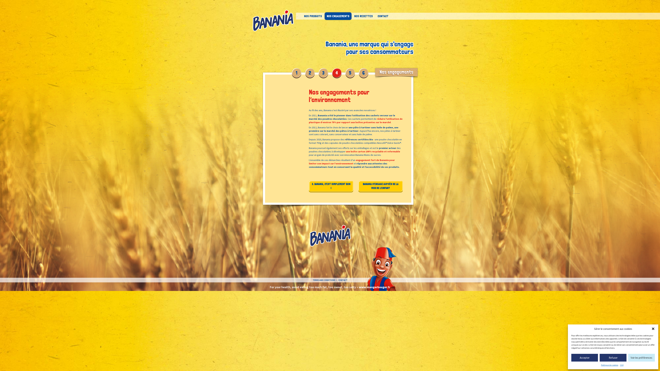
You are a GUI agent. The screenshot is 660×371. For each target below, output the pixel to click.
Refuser (613, 357)
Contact (383, 16)
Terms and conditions (324, 280)
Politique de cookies (609, 365)
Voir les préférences (641, 357)
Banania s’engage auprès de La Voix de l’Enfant (380, 186)
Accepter (585, 357)
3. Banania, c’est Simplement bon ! (331, 186)
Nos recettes (363, 16)
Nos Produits (313, 16)
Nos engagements (338, 16)
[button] (653, 328)
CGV (622, 365)
